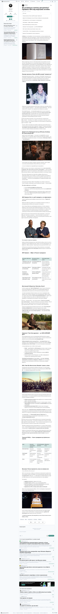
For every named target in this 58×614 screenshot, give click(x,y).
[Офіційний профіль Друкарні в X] (55, 612)
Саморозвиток (30, 519)
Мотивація (35, 519)
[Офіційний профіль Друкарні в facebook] (52, 612)
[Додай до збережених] (16, 25)
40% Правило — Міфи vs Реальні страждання (30, 22)
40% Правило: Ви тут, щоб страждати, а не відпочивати (32, 20)
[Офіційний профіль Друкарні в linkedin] (56, 612)
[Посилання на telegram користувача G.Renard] (9, 19)
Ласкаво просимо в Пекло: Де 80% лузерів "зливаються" (32, 15)
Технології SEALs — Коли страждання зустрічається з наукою (33, 31)
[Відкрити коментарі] (35, 522)
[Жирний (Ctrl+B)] (20, 535)
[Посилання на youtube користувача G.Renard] (11, 19)
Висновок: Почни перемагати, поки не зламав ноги (31, 33)
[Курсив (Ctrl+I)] (22, 535)
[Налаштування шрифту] (51, 5)
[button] (42, 1)
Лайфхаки (39, 519)
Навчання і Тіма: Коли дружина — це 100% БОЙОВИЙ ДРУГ (33, 26)
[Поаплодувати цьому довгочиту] (31, 522)
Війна (26, 519)
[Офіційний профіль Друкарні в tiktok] (53, 612)
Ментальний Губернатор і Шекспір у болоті (30, 24)
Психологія (22, 519)
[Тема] (52, 1)
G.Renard (10, 8)
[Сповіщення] (41, 1)
